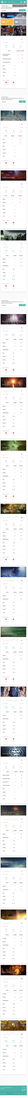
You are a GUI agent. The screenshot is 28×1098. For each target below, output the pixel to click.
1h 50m (6, 1040)
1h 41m (13, 985)
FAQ (16, 1093)
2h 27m (6, 250)
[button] (24, 2)
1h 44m (6, 877)
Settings (24, 1093)
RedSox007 (8, 1087)
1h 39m (13, 647)
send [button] (21, 2)
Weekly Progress (5, 80)
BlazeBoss (3, 1088)
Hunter (6, 84)
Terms (21, 1093)
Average (13, 47)
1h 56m (6, 706)
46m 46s (6, 985)
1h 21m (6, 647)
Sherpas (20, 47)
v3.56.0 (5, 1093)
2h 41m (13, 706)
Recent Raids (5, 42)
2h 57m (6, 334)
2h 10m (13, 1040)
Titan (13, 84)
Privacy (18, 1093)
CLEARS (21, 42)
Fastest (6, 47)
